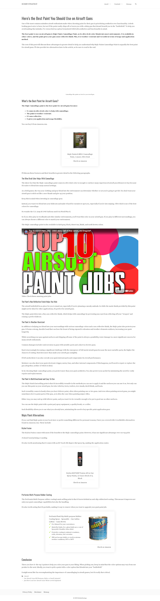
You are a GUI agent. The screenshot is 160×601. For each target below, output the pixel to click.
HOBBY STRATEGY (29, 4)
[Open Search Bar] (135, 4)
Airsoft (106, 4)
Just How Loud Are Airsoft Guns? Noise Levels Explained (42, 580)
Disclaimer (37, 592)
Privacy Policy (27, 592)
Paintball (117, 4)
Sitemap (128, 4)
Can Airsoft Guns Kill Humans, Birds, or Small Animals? (42, 578)
